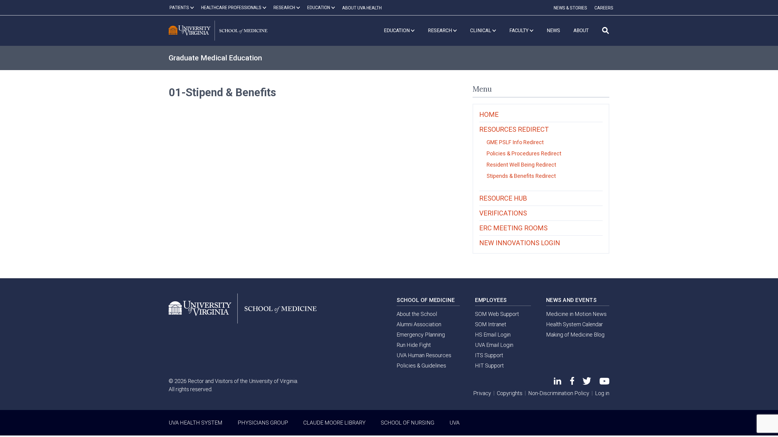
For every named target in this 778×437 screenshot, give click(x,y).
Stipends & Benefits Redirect (521, 176)
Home (489, 114)
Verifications (503, 213)
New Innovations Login (519, 243)
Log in (602, 393)
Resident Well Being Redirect (521, 164)
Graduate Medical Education (215, 58)
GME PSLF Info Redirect (515, 142)
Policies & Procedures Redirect (524, 153)
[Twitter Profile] (587, 383)
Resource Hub (503, 198)
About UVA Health (362, 7)
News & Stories (570, 7)
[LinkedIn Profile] (557, 382)
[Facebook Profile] (572, 383)
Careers (603, 7)
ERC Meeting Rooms (513, 228)
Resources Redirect (514, 129)
